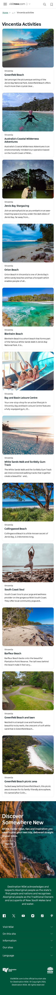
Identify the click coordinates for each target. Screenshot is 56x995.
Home (5, 13)
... (13, 13)
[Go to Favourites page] (51, 4)
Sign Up (9, 844)
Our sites (8, 947)
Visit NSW (8, 927)
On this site (9, 934)
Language (8, 955)
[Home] (17, 4)
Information (9, 941)
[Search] (44, 5)
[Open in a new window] (28, 48)
